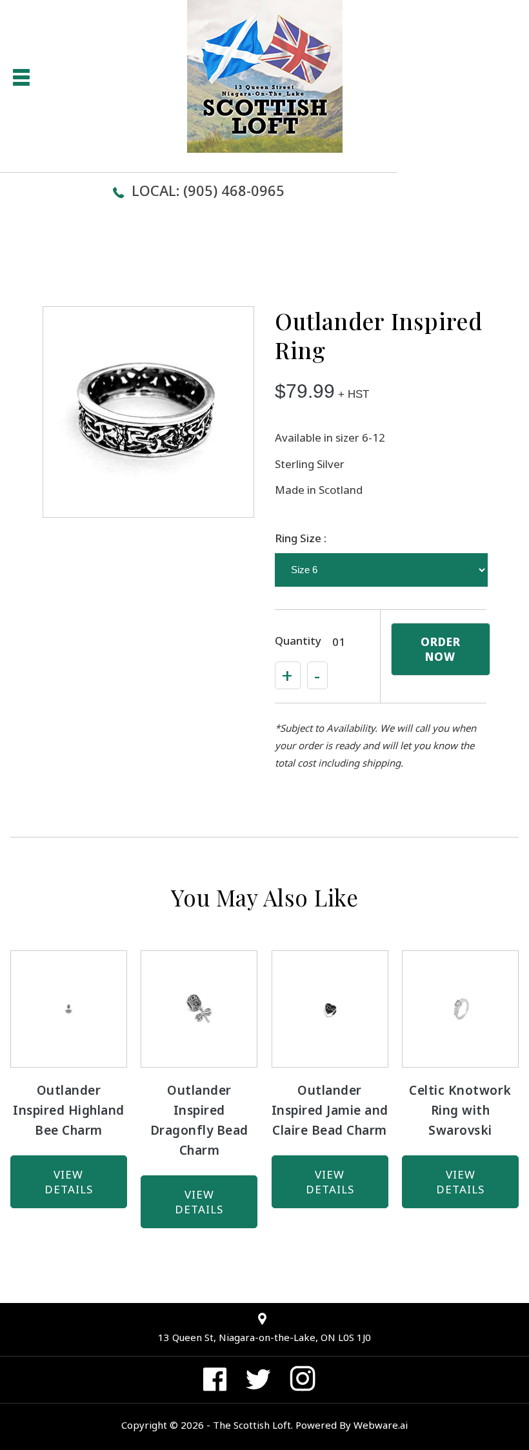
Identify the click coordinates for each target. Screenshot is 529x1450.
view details (69, 1182)
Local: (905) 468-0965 (208, 190)
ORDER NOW (441, 649)
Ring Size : (300, 538)
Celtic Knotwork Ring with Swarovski (460, 1110)
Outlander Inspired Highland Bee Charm (69, 1110)
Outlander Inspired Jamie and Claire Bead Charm (330, 1110)
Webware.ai (381, 1424)
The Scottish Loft (252, 1424)
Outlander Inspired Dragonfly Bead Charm (199, 1120)
